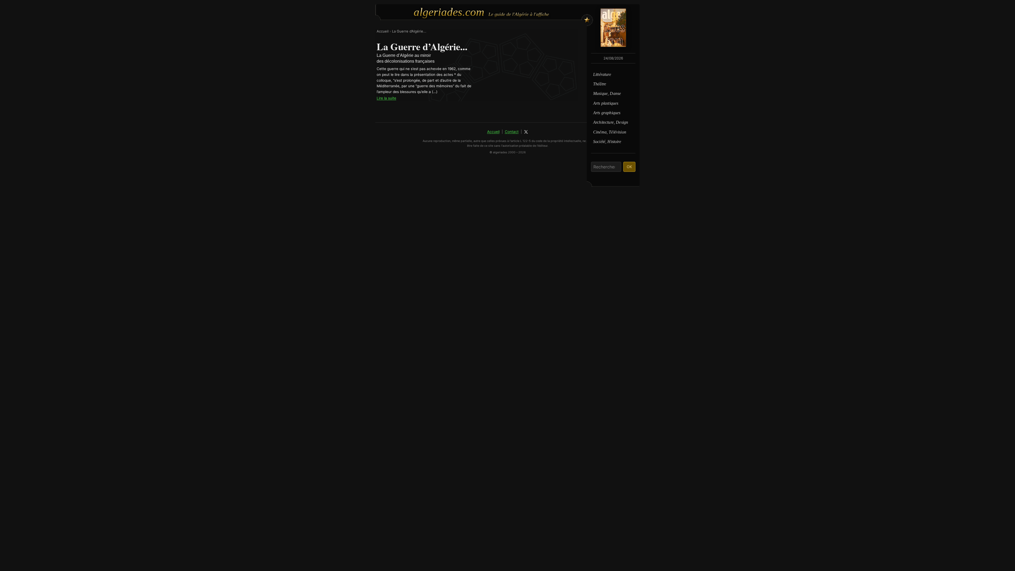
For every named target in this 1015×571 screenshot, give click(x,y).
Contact (512, 132)
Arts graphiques (606, 112)
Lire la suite (386, 98)
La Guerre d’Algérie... (409, 31)
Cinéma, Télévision (609, 132)
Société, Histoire (607, 141)
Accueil (383, 31)
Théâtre (599, 83)
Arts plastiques (605, 103)
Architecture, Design (610, 122)
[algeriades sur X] (526, 132)
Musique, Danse (607, 93)
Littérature (602, 74)
